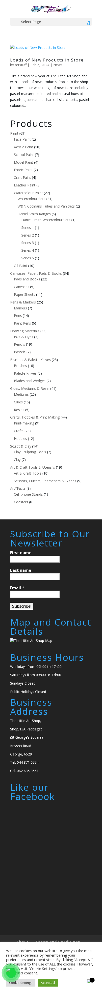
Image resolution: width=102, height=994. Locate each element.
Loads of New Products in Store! (47, 60)
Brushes (20, 365)
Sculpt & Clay (20, 446)
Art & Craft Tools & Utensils (32, 467)
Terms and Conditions (57, 941)
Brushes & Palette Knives (30, 359)
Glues (18, 402)
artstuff (20, 64)
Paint (14, 133)
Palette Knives (25, 373)
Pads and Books (27, 279)
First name (20, 552)
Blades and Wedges (30, 380)
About (22, 941)
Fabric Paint (23, 169)
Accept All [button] (48, 982)
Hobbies (20, 438)
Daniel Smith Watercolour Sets (45, 219)
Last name (20, 570)
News (57, 64)
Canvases (21, 286)
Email (17, 588)
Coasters (21, 502)
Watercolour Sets (31, 198)
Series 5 (27, 258)
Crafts (19, 430)
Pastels (20, 352)
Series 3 (27, 242)
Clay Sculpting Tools (30, 452)
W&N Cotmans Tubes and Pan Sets (46, 206)
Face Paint (22, 139)
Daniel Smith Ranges (34, 213)
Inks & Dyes (23, 336)
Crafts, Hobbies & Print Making (35, 417)
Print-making (24, 423)
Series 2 (27, 235)
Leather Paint (24, 185)
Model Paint (23, 162)
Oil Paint (20, 265)
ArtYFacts (18, 488)
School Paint (24, 154)
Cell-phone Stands (28, 494)
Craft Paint (22, 177)
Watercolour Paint (28, 192)
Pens (18, 315)
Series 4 (27, 250)
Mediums (21, 394)
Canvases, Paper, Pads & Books (36, 273)
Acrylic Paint (23, 147)
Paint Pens (22, 323)
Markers (20, 308)
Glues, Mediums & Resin (29, 388)
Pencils (19, 344)
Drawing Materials (24, 331)
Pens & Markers (23, 302)
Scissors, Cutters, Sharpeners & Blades (45, 481)
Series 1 (27, 227)
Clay (17, 459)
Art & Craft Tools (27, 473)
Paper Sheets (24, 294)
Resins (19, 409)
